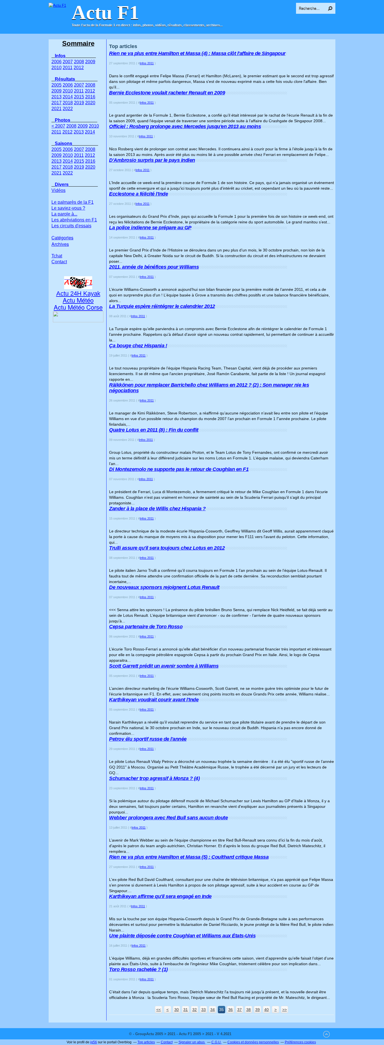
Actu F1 (105, 12)
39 (257, 1009)
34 (212, 1009)
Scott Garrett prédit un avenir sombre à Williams (163, 666)
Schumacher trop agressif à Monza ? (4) (154, 778)
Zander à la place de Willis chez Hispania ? (157, 508)
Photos (62, 120)
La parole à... (64, 214)
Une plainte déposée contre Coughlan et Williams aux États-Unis (182, 936)
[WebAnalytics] (243, 1034)
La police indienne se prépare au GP (150, 227)
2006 (56, 61)
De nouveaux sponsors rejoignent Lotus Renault (164, 587)
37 (239, 1009)
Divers (62, 184)
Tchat (56, 255)
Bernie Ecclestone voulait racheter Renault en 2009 (167, 93)
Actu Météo (78, 300)
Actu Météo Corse (78, 307)
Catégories (62, 237)
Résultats (65, 79)
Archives (60, 244)
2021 (56, 108)
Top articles (146, 1042)
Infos (60, 55)
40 (266, 1009)
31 (185, 1009)
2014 (68, 96)
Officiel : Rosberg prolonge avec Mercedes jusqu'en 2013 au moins (185, 126)
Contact (59, 261)
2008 (79, 61)
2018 (68, 102)
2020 (90, 102)
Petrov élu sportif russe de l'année (148, 739)
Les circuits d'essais (71, 225)
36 (230, 1009)
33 (203, 1009)
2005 (56, 85)
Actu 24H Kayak (78, 293)
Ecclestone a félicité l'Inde (138, 194)
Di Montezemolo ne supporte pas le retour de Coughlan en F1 (179, 469)
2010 (56, 67)
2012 (79, 67)
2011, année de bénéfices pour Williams (154, 267)
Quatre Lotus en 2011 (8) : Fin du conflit (153, 430)
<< (158, 1009)
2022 (68, 108)
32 (194, 1009)
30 (176, 1009)
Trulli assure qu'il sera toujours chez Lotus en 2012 (167, 548)
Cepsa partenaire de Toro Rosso (145, 626)
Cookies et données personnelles (253, 1042)
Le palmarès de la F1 (72, 202)
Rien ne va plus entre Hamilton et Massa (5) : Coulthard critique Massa (188, 857)
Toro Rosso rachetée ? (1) (138, 969)
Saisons (63, 143)
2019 (79, 102)
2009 (90, 61)
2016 (90, 96)
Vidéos (58, 190)
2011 (68, 67)
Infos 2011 (147, 63)
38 (248, 1009)
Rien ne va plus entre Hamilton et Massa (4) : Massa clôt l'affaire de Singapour (197, 53)
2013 (56, 96)
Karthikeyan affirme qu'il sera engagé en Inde (160, 896)
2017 (56, 102)
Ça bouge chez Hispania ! (138, 345)
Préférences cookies (300, 1042)
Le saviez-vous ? (68, 208)
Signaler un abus (192, 1042)
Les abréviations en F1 (74, 219)
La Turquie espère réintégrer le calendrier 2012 (162, 306)
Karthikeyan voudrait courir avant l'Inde (153, 699)
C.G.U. (216, 1042)
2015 (79, 96)
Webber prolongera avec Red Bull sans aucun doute (168, 817)
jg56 (93, 1042)
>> (284, 1009)
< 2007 (58, 126)
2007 (68, 61)
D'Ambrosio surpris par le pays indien (152, 160)
